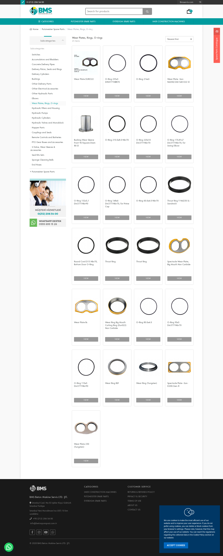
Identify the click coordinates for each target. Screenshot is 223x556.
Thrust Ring (110, 261)
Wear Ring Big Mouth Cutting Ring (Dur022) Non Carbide (115, 325)
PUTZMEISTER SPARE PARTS (83, 21)
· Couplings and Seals (40, 132)
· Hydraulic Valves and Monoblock (47, 122)
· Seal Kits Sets (37, 155)
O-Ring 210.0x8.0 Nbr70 (117, 140)
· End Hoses (35, 164)
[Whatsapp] (52, 532)
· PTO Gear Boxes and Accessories (46, 142)
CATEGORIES (47, 21)
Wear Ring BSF (112, 383)
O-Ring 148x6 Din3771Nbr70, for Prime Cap (117, 203)
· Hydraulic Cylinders (40, 118)
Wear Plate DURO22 (84, 79)
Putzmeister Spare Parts (43, 171)
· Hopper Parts (37, 127)
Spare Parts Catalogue (216, 49)
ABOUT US (132, 505)
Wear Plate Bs (80, 322)
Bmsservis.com (186, 2)
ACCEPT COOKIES (176, 545)
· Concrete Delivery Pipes (42, 64)
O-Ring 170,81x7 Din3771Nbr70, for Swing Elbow (176, 143)
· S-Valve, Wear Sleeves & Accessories (42, 148)
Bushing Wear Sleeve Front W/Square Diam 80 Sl (84, 143)
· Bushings (35, 79)
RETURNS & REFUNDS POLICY (141, 492)
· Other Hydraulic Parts (41, 93)
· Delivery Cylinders (39, 74)
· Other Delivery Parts (40, 84)
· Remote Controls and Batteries (45, 137)
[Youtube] (46, 532)
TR (200, 2)
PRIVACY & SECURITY (137, 496)
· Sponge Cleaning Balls (41, 160)
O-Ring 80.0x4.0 (144, 322)
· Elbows (34, 98)
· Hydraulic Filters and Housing (45, 108)
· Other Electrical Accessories (44, 88)
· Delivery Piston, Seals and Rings (46, 69)
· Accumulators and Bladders (44, 59)
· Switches (35, 54)
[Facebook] (32, 532)
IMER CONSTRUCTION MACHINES (168, 21)
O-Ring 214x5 (142, 79)
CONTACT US (134, 509)
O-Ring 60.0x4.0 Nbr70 (147, 200)
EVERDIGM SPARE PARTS (124, 21)
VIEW (86, 96)
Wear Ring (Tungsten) (146, 383)
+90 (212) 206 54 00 (42, 518)
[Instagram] (39, 532)
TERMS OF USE (134, 501)
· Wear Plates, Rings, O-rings (44, 103)
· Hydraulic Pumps (39, 113)
